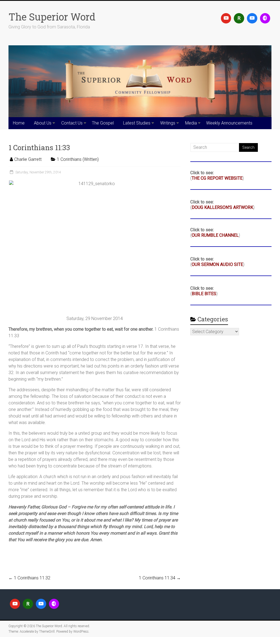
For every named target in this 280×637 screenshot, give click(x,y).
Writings (167, 123)
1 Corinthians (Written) (78, 159)
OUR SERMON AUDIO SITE (217, 264)
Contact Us (72, 123)
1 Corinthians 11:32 (29, 577)
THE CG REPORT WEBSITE (217, 178)
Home (19, 123)
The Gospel (103, 123)
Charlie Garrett (28, 159)
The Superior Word (51, 16)
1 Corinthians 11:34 (160, 577)
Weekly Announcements (229, 123)
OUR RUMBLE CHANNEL (215, 235)
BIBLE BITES (204, 293)
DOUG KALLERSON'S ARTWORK (222, 207)
